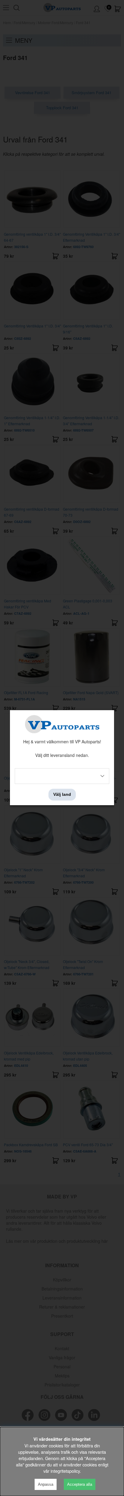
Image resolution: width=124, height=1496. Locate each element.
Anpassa (45, 1484)
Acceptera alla (79, 1484)
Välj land (62, 794)
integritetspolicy (65, 1471)
